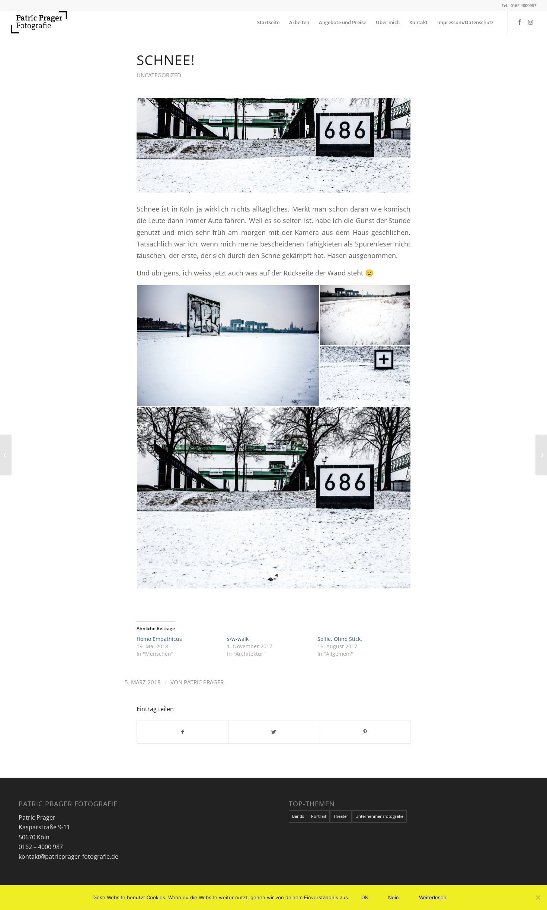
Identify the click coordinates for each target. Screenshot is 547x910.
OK (364, 897)
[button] (228, 345)
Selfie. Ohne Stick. (339, 638)
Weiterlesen (433, 897)
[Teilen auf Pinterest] (364, 731)
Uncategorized (159, 75)
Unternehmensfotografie (379, 816)
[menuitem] (268, 22)
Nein (393, 897)
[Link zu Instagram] (530, 22)
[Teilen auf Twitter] (273, 731)
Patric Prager (204, 682)
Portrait (318, 816)
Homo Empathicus (159, 638)
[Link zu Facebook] (519, 22)
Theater (340, 816)
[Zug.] (541, 455)
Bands (298, 816)
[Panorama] (6, 455)
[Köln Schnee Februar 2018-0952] (273, 145)
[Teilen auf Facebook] (182, 731)
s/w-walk (238, 638)
